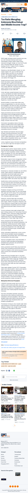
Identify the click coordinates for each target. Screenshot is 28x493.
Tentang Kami (18, 454)
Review (2, 458)
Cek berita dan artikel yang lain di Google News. (13, 347)
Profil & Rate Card (19, 465)
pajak (19, 363)
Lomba (10, 14)
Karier (16, 463)
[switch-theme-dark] (18, 4)
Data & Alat (3, 462)
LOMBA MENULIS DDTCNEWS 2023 (9, 16)
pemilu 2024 (4, 366)
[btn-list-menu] (25, 4)
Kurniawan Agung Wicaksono (11, 345)
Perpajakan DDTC (5, 463)
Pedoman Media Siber (20, 458)
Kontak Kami (17, 462)
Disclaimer (17, 460)
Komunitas (3, 14)
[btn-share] (17, 33)
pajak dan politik (12, 366)
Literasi (2, 456)
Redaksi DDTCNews (5, 28)
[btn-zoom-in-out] (3, 33)
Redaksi (16, 456)
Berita (2, 454)
